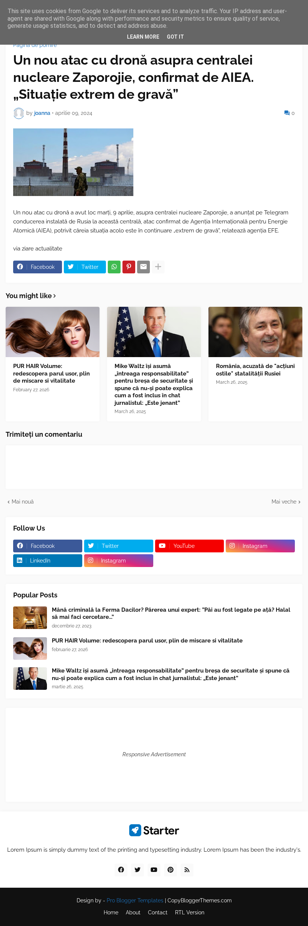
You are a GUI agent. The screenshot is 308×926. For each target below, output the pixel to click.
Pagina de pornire (35, 45)
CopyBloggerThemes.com (200, 900)
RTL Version (189, 912)
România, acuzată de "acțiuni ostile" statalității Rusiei (255, 370)
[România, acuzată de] (255, 332)
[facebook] (121, 870)
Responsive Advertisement (154, 754)
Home (111, 912)
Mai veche (284, 502)
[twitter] (137, 870)
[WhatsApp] (114, 267)
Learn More (143, 37)
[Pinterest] (128, 267)
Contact (158, 912)
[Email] (143, 267)
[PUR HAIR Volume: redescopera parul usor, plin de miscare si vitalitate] (53, 332)
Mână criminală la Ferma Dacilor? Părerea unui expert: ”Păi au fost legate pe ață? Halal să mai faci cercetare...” (171, 613)
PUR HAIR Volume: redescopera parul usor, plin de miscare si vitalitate (51, 373)
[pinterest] (170, 870)
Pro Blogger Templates (135, 900)
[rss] (187, 870)
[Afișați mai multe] (158, 267)
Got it (175, 37)
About (133, 912)
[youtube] (154, 870)
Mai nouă (23, 502)
